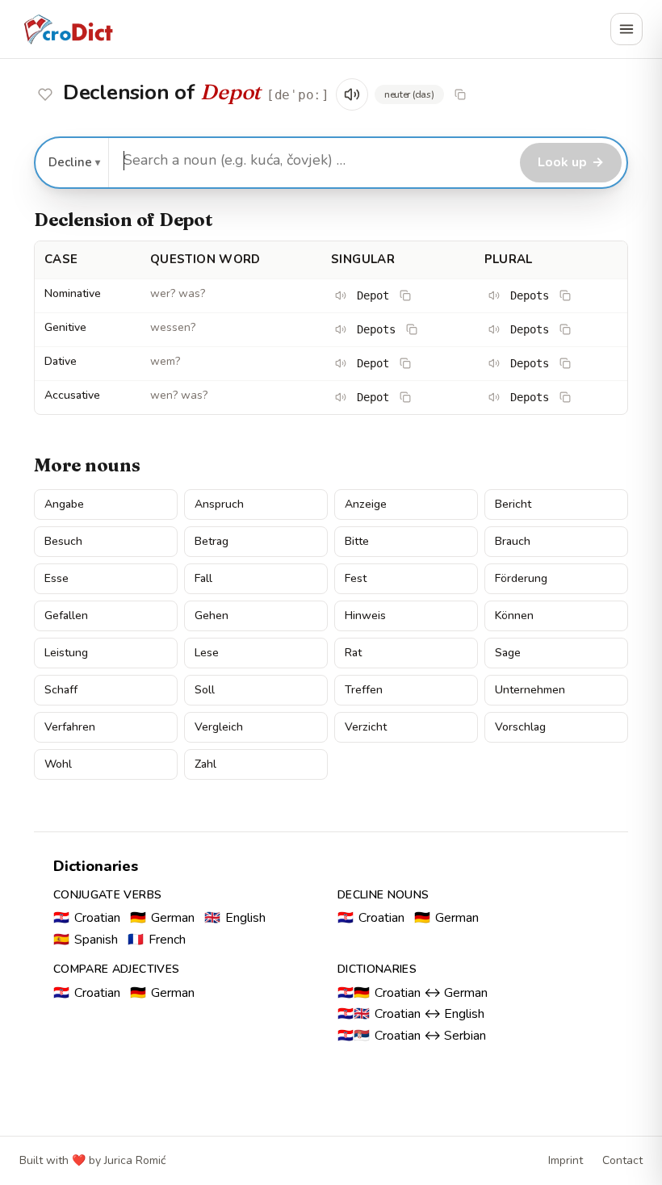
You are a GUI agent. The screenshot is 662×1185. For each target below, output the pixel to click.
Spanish (85, 939)
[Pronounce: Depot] (340, 295)
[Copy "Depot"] (460, 94)
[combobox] (312, 160)
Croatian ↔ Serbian (411, 1036)
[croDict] (67, 29)
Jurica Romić (135, 1160)
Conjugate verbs (107, 894)
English (235, 918)
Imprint (565, 1160)
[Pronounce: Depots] (494, 295)
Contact (622, 1160)
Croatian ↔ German (412, 993)
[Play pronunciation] (352, 94)
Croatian (86, 918)
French (157, 939)
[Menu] (626, 29)
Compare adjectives (116, 969)
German (162, 918)
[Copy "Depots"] (565, 295)
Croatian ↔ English (410, 1014)
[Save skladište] (45, 94)
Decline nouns (383, 894)
